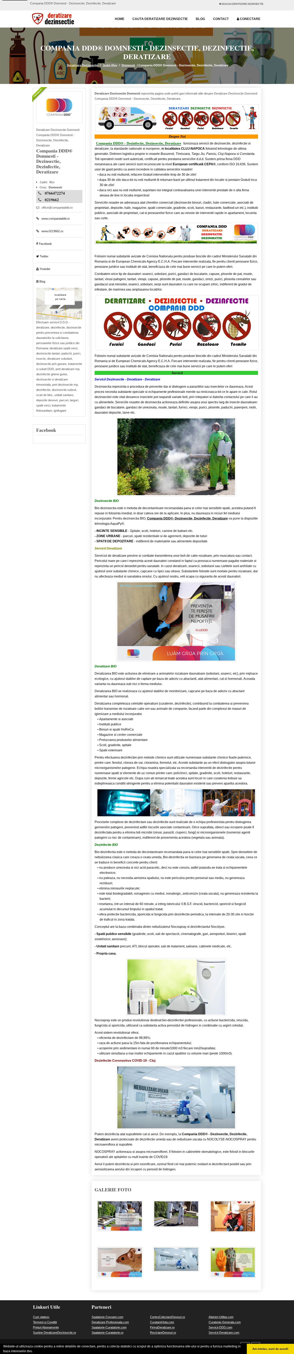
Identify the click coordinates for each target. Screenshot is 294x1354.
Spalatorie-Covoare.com (107, 1317)
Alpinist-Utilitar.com (221, 1317)
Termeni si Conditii (45, 1322)
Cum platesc (41, 1317)
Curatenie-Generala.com (225, 1322)
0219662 (52, 200)
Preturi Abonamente (46, 1327)
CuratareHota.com (162, 1322)
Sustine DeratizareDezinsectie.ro (54, 1332)
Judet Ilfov (110, 65)
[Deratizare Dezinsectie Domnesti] (59, 107)
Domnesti (128, 65)
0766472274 (55, 193)
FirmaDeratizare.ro (162, 1327)
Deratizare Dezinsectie (82, 65)
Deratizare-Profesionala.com (110, 1322)
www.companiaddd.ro (54, 218)
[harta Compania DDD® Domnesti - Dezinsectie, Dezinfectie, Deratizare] (59, 303)
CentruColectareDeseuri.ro (167, 1317)
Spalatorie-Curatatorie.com (109, 1327)
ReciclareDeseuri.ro (163, 1332)
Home (119, 19)
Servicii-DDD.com (220, 1327)
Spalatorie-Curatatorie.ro (107, 1332)
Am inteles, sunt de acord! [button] (270, 1348)
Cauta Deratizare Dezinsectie (160, 19)
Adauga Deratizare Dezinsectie (242, 4)
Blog (200, 19)
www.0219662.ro (51, 231)
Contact (221, 19)
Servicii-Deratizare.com (224, 1332)
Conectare (249, 19)
